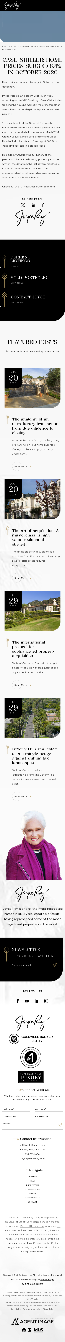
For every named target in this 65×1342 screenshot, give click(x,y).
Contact (32, 1202)
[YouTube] (27, 1001)
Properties (32, 1185)
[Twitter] (23, 205)
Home (5, 46)
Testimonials (32, 1197)
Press (32, 1193)
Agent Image (47, 1279)
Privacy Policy (48, 1309)
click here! (49, 186)
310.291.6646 (32, 1154)
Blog (13, 46)
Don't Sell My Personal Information (26, 1309)
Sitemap (57, 1275)
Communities (33, 1189)
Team (32, 1181)
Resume (32, 1176)
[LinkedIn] (33, 205)
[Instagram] (46, 1001)
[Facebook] (43, 205)
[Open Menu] (58, 5)
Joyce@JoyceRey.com (32, 1158)
